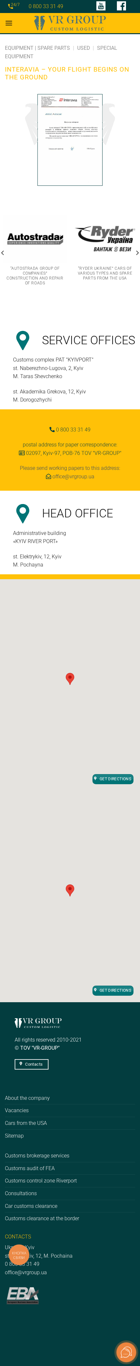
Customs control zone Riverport (41, 1181)
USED (83, 48)
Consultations (21, 1193)
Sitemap (14, 1136)
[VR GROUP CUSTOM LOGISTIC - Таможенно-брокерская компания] (70, 23)
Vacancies (17, 1110)
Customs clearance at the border (42, 1218)
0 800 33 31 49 (46, 6)
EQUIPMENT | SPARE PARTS (37, 48)
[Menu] (9, 23)
